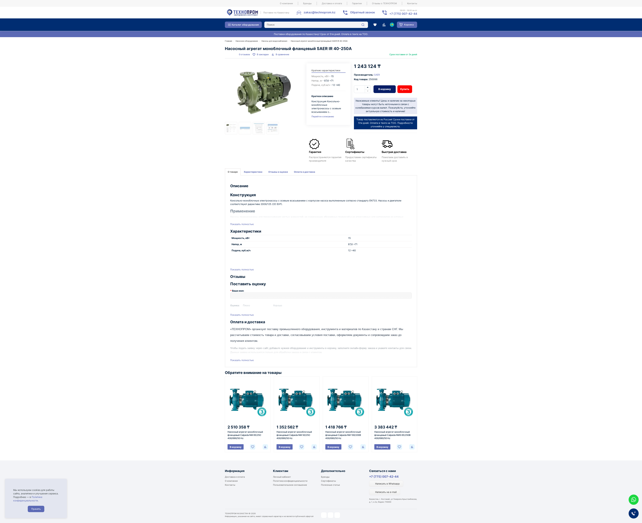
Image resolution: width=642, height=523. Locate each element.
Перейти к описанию (322, 116)
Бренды (307, 3)
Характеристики (253, 171)
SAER (377, 74)
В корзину (384, 89)
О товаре (233, 171)
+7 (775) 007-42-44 (384, 476)
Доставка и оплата (332, 3)
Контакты (412, 3)
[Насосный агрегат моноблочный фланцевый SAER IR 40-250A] (264, 92)
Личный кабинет (282, 476)
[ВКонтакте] (337, 515)
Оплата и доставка (304, 171)
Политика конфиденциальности (290, 481)
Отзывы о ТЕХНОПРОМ (384, 3)
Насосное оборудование (247, 41)
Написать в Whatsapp (387, 483)
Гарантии (357, 3)
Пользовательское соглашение (290, 485)
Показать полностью (242, 224)
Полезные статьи (330, 485)
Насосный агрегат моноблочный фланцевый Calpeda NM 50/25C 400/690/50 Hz (294, 435)
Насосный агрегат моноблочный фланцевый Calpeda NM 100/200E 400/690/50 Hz (343, 435)
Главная (228, 41)
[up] (368, 87)
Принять (36, 508)
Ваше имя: (238, 290)
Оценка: (235, 305)
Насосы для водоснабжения (274, 41)
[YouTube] (331, 515)
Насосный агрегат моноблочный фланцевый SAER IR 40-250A (319, 41)
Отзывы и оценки (278, 171)
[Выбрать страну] (392, 24)
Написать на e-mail (385, 492)
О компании (286, 3)
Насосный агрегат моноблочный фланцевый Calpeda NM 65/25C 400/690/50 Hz (245, 435)
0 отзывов (244, 54)
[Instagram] (324, 515)
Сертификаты (328, 481)
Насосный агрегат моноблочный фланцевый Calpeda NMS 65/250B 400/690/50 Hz (392, 435)
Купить (404, 89)
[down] (368, 91)
